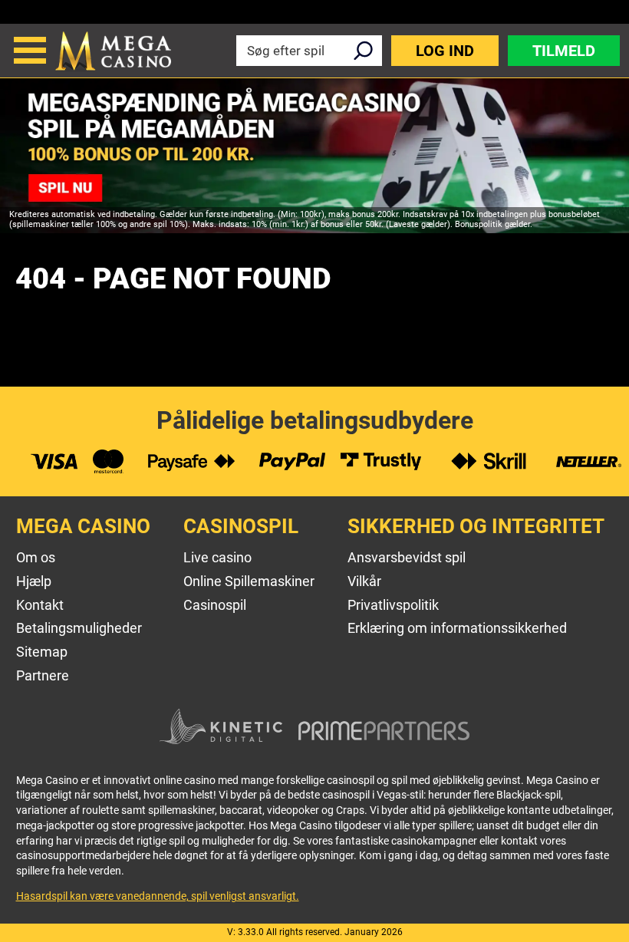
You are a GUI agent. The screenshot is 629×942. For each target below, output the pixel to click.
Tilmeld (563, 50)
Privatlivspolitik (393, 605)
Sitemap (42, 652)
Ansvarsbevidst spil (406, 557)
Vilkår (364, 581)
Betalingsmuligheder (79, 628)
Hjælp (33, 581)
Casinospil (214, 605)
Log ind (445, 50)
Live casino (217, 557)
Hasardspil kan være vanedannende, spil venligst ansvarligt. (157, 896)
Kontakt (40, 605)
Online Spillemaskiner (248, 581)
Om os (35, 557)
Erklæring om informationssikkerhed (457, 628)
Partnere (42, 675)
